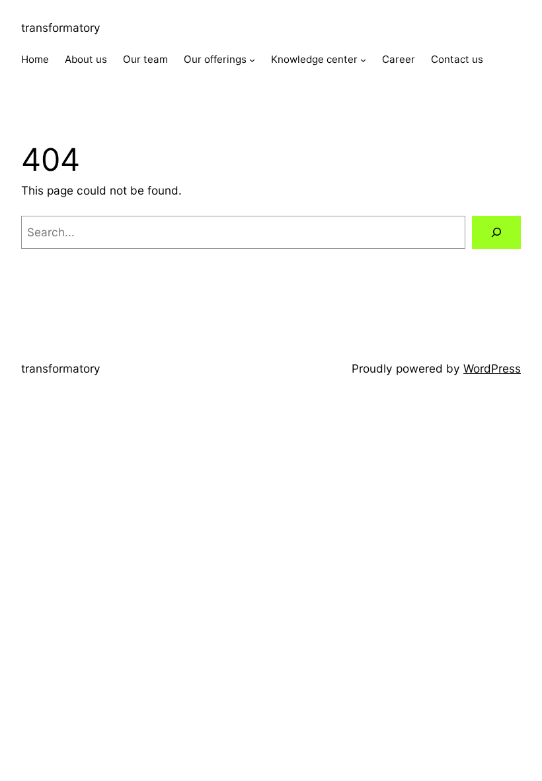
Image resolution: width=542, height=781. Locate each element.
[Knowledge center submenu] (363, 60)
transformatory (60, 27)
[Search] (496, 233)
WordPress (492, 368)
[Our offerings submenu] (252, 60)
